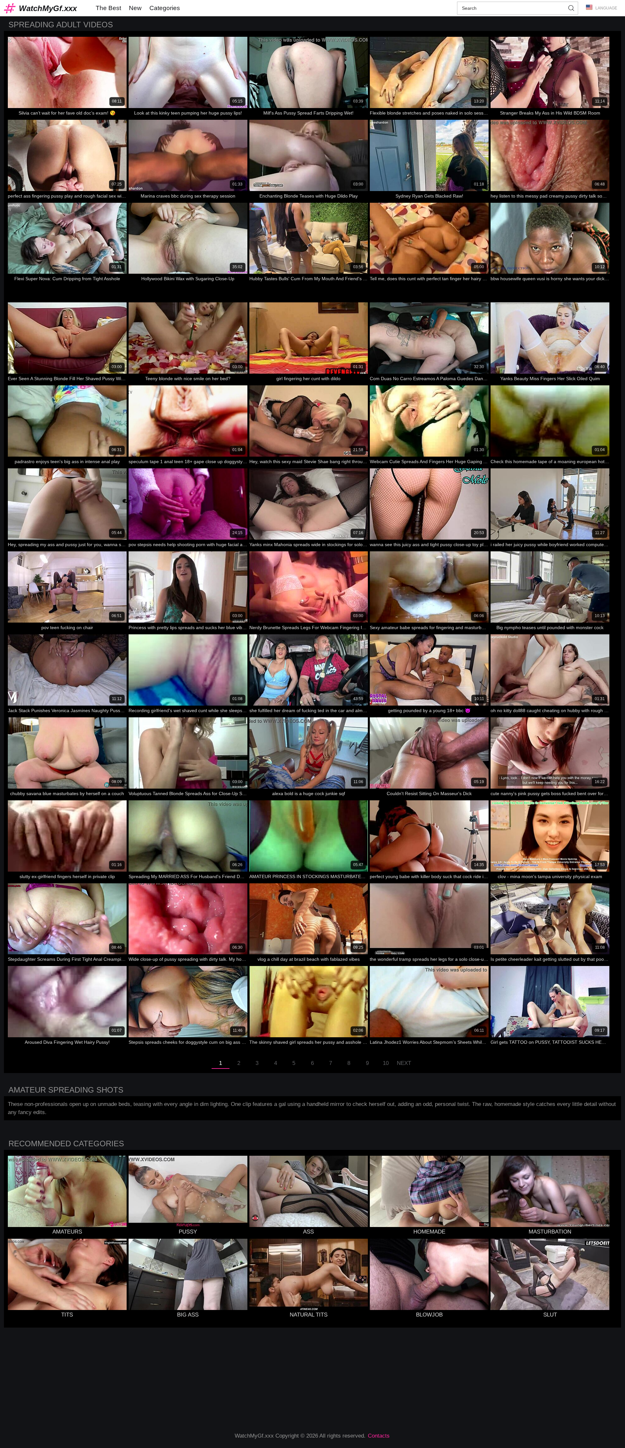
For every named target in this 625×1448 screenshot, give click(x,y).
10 (386, 1063)
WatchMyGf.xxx (48, 8)
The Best (108, 8)
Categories (164, 8)
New (135, 8)
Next (404, 1063)
